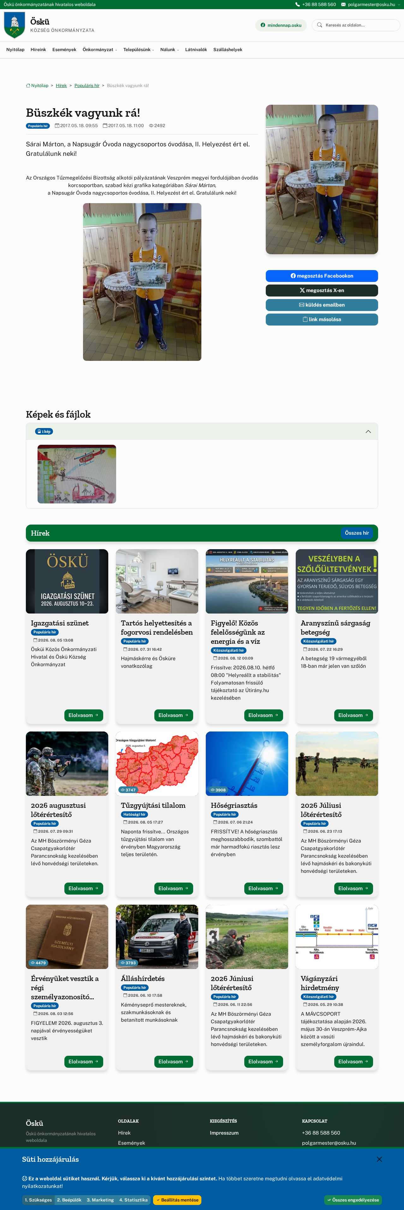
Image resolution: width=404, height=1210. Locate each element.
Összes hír (357, 533)
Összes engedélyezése (355, 1199)
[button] (142, 282)
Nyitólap (15, 49)
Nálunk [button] (168, 49)
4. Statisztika (133, 1199)
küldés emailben (324, 305)
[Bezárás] (379, 1159)
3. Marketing (100, 1199)
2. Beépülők (69, 1199)
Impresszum (224, 1133)
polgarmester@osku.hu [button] (371, 4)
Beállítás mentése (179, 1199)
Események (64, 49)
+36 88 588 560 (319, 4)
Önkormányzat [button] (98, 49)
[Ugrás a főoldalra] (14, 25)
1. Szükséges (38, 1199)
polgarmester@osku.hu (329, 1143)
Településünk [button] (137, 49)
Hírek (61, 85)
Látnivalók (196, 49)
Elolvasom (81, 715)
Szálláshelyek (227, 49)
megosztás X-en (324, 290)
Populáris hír (86, 85)
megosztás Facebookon (324, 276)
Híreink (38, 49)
